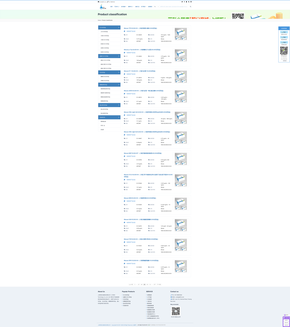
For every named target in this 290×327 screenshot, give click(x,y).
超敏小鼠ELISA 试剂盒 (106, 68)
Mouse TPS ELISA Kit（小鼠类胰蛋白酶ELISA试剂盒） (141, 28)
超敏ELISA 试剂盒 (104, 56)
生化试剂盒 (102, 72)
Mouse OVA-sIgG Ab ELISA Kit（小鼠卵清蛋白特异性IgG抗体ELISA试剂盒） (147, 112)
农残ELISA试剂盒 (105, 48)
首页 (111, 6)
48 (141, 284)
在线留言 (150, 6)
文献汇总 (137, 6)
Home (99, 20)
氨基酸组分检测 (151, 311)
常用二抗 (103, 125)
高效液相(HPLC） (151, 314)
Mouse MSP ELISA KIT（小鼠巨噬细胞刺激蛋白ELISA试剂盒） (143, 153)
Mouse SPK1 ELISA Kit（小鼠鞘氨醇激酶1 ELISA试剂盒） (142, 260)
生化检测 (149, 299)
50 (147, 284)
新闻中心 (130, 6)
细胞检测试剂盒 (103, 84)
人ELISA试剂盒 (104, 31)
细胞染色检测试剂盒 (105, 97)
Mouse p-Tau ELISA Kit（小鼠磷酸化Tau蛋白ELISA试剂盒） (142, 49)
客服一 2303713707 (284, 32)
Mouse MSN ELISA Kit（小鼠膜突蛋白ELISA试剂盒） (140, 198)
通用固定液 (103, 121)
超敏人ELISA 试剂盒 (105, 60)
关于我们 (143, 6)
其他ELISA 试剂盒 (105, 43)
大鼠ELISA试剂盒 (105, 35)
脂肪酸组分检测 (151, 309)
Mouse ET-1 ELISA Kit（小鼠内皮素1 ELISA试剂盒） (140, 71)
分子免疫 (149, 297)
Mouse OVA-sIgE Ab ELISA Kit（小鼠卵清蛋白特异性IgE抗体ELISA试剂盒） (147, 132)
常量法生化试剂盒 (105, 80)
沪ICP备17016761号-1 (143, 325)
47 (138, 284)
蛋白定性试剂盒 (104, 109)
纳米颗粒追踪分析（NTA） (153, 318)
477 (154, 284)
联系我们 (285, 60)
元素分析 (149, 301)
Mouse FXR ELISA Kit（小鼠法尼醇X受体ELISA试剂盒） (141, 239)
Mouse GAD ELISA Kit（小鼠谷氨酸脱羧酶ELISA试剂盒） (142, 219)
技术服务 (123, 6)
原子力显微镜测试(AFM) (153, 316)
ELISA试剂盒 (103, 27)
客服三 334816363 (284, 42)
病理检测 (149, 295)
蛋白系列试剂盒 (103, 105)
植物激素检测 (150, 305)
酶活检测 (149, 303)
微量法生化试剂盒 (105, 76)
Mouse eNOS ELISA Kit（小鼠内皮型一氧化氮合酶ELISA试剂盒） (144, 90)
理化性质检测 (150, 307)
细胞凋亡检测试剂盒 (105, 92)
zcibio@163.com (180, 297)
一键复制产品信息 (130, 31)
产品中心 (116, 6)
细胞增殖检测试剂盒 (105, 88)
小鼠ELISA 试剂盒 (105, 39)
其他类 (102, 129)
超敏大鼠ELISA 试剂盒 (106, 64)
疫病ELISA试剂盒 (105, 52)
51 (150, 284)
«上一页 (131, 284)
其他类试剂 (102, 117)
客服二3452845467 (284, 37)
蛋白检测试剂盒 (104, 113)
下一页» (159, 284)
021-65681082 (178, 295)
